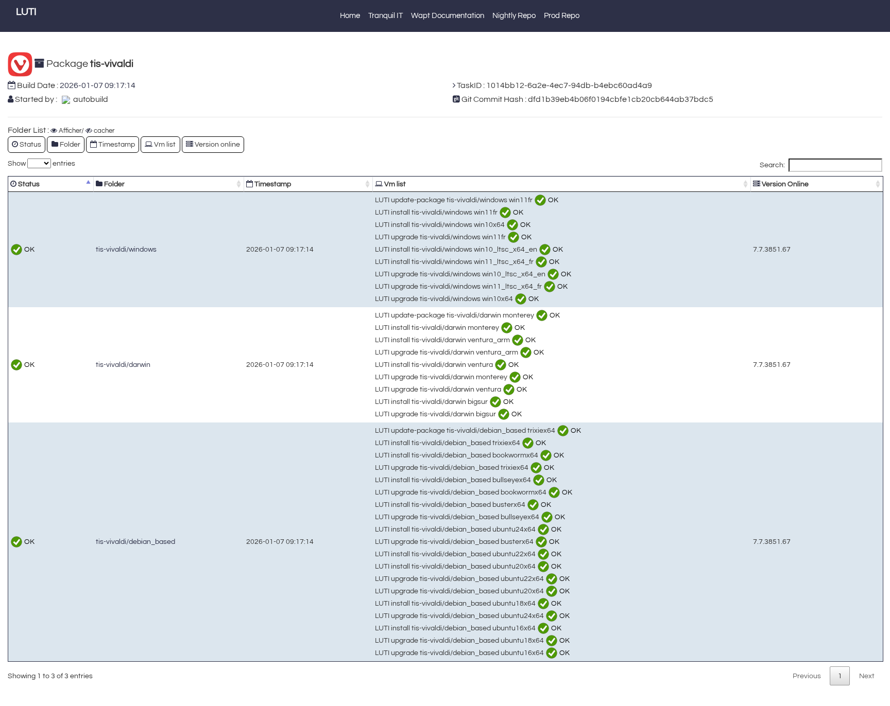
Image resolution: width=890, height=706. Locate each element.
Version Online (784, 184)
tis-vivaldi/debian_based (135, 541)
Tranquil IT (385, 16)
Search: (772, 165)
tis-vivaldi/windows (126, 249)
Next (867, 676)
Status (28, 184)
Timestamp (272, 184)
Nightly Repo (514, 16)
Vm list (394, 184)
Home (350, 16)
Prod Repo (561, 16)
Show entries (41, 163)
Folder (113, 184)
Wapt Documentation (447, 16)
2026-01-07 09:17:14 (97, 85)
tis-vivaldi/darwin (123, 364)
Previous (807, 676)
